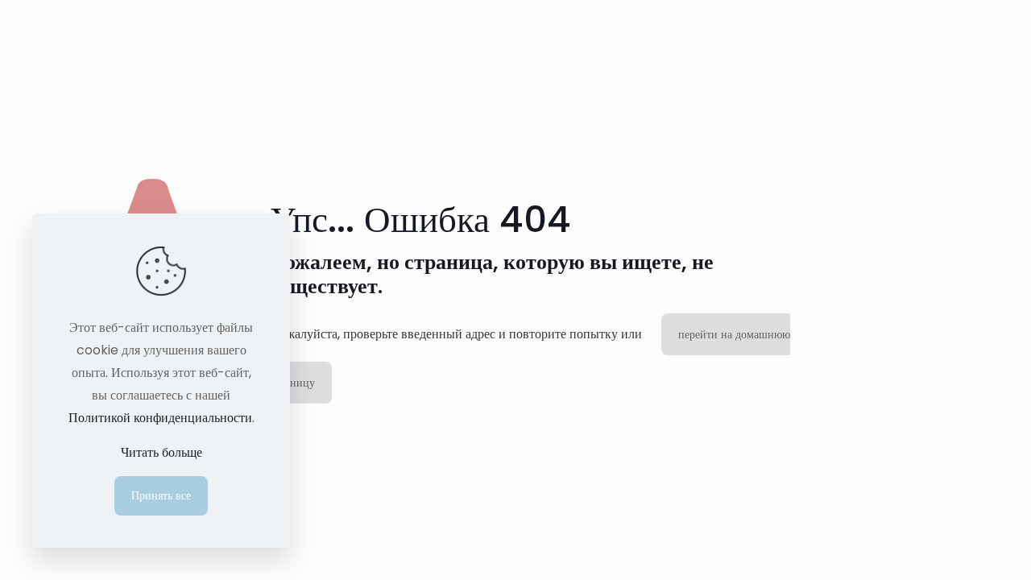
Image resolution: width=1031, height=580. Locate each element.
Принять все (161, 495)
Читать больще (161, 452)
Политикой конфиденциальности (160, 417)
